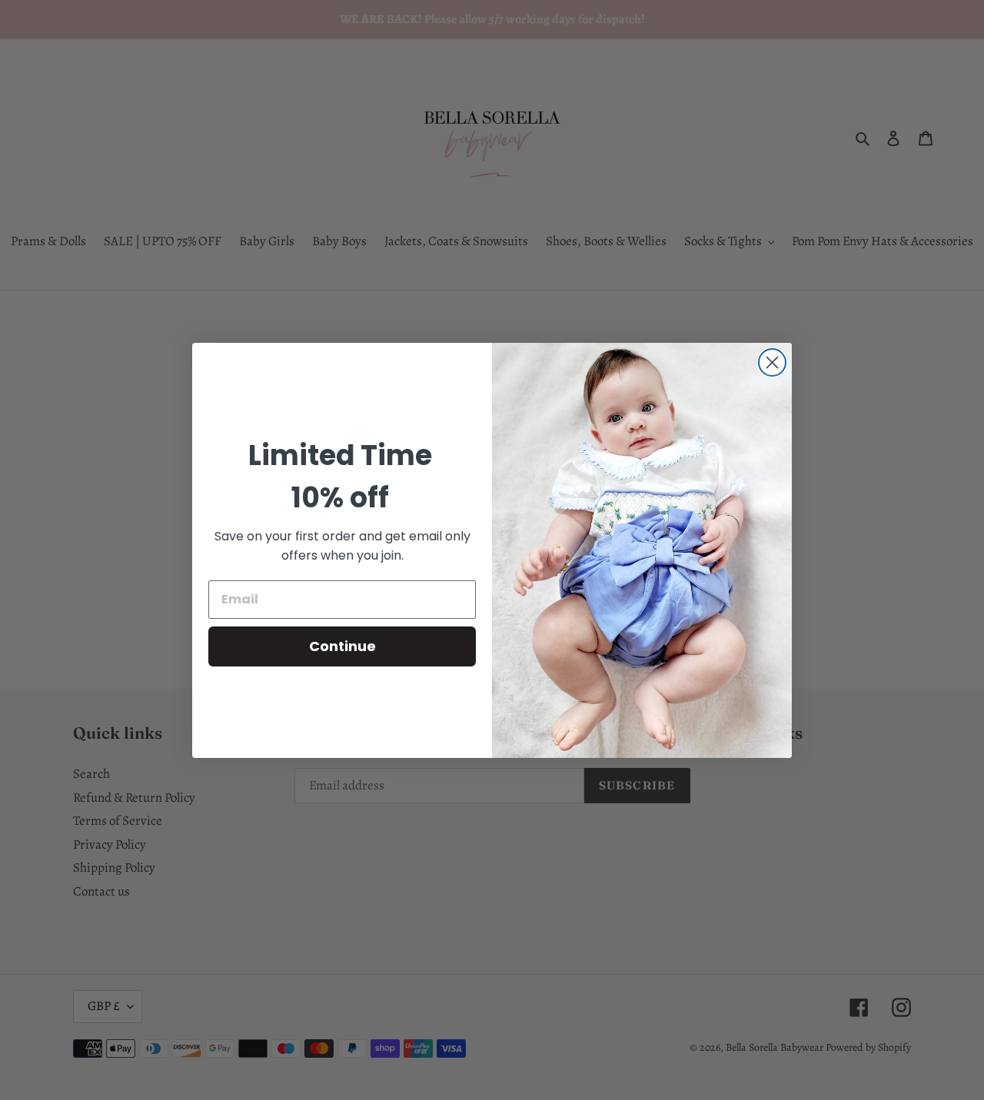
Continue (342, 646)
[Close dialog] (772, 362)
